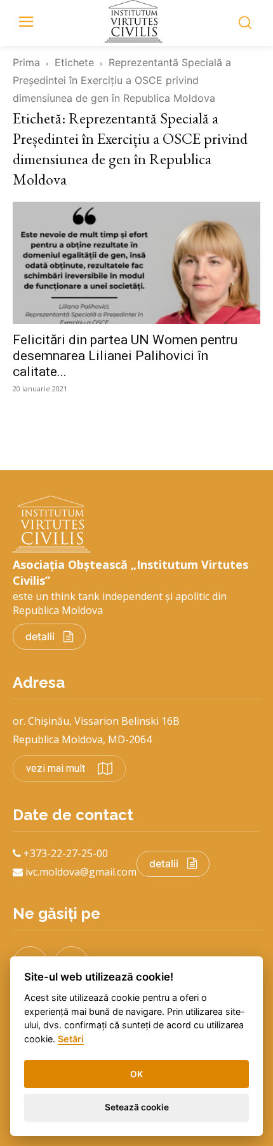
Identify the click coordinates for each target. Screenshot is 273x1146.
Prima (26, 62)
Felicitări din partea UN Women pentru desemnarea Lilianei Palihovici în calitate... (125, 355)
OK (136, 1074)
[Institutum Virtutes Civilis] (136, 21)
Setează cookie (137, 1107)
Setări (71, 1038)
